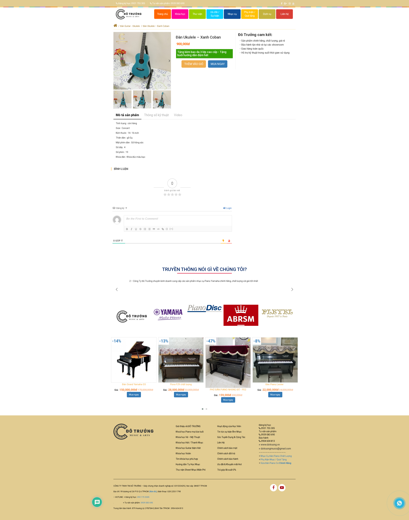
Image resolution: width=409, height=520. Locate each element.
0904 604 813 (268, 441)
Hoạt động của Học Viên (229, 426)
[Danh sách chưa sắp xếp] (149, 229)
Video (178, 115)
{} (167, 229)
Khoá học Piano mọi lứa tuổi (190, 431)
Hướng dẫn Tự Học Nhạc (188, 464)
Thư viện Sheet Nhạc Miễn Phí (190, 469)
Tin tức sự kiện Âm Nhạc (229, 431)
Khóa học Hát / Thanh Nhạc (189, 442)
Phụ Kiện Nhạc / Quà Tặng (274, 459)
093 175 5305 (143, 497)
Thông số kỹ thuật (156, 115)
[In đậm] (127, 229)
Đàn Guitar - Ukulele (130, 26)
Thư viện (197, 14)
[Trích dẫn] (154, 229)
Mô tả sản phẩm (127, 115)
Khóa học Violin (183, 453)
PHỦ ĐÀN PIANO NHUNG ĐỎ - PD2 (181, 389)
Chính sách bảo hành (227, 459)
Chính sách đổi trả (226, 453)
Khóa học (180, 14)
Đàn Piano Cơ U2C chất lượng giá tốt (275, 384)
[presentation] (114, 61)
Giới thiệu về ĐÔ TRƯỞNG (188, 426)
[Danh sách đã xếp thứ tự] (145, 229)
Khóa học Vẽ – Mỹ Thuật (188, 437)
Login (229, 208)
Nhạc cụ (232, 14)
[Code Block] (158, 229)
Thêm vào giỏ (193, 64)
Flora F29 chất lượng (134, 384)
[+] (171, 229)
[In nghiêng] (131, 229)
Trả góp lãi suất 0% (226, 469)
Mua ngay (218, 64)
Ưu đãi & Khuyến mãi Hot (229, 464)
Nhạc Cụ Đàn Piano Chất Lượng (276, 456)
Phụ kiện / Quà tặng (249, 14)
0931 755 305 (138, 3)
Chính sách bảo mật (227, 448)
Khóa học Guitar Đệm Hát (188, 448)
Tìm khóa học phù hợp (187, 459)
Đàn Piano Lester (228, 384)
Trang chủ (162, 14)
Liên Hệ (220, 442)
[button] (202, 409)
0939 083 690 (178, 3)
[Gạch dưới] (136, 229)
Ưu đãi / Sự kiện (214, 14)
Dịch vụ (267, 14)
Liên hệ (285, 14)
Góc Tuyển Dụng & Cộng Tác (231, 437)
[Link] (163, 229)
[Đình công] (140, 229)
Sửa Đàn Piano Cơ (276, 463)
